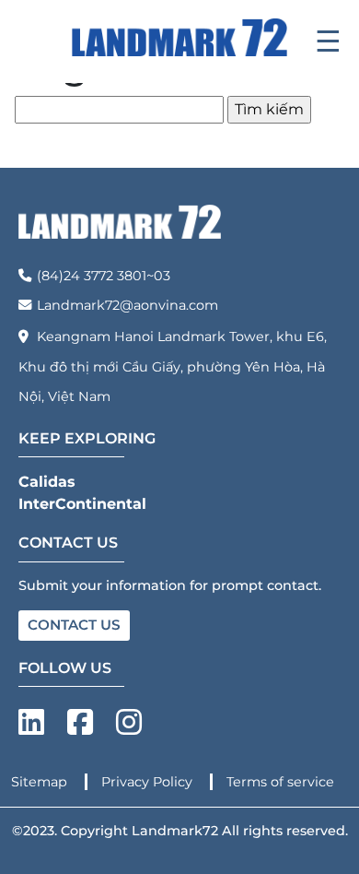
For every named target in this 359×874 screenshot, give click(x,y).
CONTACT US (74, 624)
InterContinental (82, 504)
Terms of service (280, 782)
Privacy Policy (148, 782)
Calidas (46, 481)
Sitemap (41, 782)
